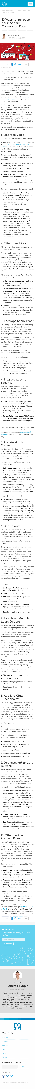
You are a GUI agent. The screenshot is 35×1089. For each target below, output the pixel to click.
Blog (3, 10)
